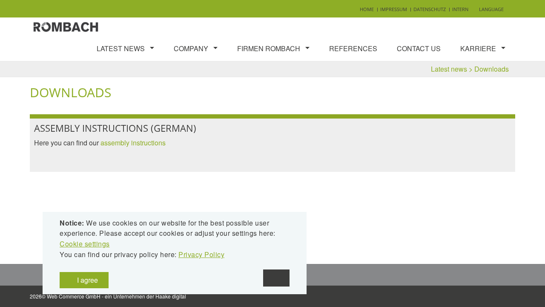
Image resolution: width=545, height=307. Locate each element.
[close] (276, 278)
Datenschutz (429, 9)
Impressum (393, 9)
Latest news (121, 48)
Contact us (419, 48)
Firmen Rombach (268, 48)
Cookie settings (85, 244)
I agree (86, 280)
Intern (460, 9)
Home (367, 9)
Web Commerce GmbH (73, 296)
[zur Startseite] (66, 26)
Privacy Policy (201, 254)
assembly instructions (133, 143)
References (353, 48)
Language (491, 9)
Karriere (478, 48)
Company (191, 48)
